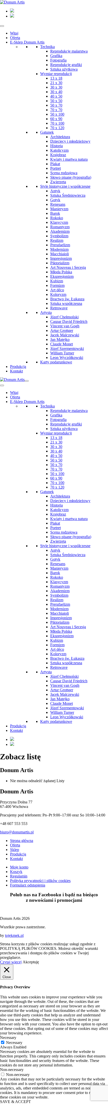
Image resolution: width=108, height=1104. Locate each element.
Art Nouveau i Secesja (68, 267)
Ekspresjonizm (62, 276)
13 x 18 (56, 78)
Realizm (56, 240)
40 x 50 (56, 96)
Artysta (46, 312)
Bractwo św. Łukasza (67, 299)
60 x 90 (56, 119)
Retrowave (59, 308)
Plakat (55, 164)
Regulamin (18, 876)
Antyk (55, 191)
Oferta (15, 38)
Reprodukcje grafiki (66, 65)
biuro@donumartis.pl (17, 832)
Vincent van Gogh (64, 326)
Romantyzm (60, 227)
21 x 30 (56, 83)
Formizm (57, 285)
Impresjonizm (61, 258)
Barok (55, 213)
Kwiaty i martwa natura (69, 159)
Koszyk (16, 871)
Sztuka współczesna (66, 303)
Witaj (14, 33)
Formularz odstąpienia (27, 885)
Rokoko (56, 218)
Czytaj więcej (11, 962)
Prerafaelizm (60, 245)
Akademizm (60, 231)
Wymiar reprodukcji (56, 74)
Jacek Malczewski (64, 335)
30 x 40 (56, 92)
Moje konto (19, 867)
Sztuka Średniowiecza (67, 195)
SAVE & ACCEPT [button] (15, 1101)
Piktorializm (59, 263)
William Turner (62, 353)
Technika (47, 47)
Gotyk (55, 200)
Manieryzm (59, 209)
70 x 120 (57, 128)
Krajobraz (58, 155)
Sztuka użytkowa (64, 69)
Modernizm (59, 249)
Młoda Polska (61, 272)
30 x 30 (56, 87)
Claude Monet (61, 344)
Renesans (57, 204)
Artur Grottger (61, 330)
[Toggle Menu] (2, 26)
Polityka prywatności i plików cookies (40, 880)
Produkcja (18, 366)
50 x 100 (57, 114)
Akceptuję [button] (31, 962)
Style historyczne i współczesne (65, 186)
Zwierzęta (58, 182)
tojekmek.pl (14, 935)
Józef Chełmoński (64, 317)
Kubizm (56, 281)
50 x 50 (56, 101)
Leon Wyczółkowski (66, 357)
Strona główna (21, 840)
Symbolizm (59, 236)
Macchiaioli (59, 254)
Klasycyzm (59, 222)
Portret (55, 168)
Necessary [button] (8, 1037)
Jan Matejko (60, 339)
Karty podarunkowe (56, 362)
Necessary (14, 1042)
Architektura (60, 137)
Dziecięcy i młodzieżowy (70, 141)
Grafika (56, 56)
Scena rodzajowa (63, 173)
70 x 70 (56, 110)
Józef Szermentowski (67, 348)
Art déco (57, 290)
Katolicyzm (59, 150)
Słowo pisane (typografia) (70, 177)
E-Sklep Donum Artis (27, 42)
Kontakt (16, 371)
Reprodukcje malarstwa (69, 51)
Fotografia (58, 60)
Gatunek (47, 132)
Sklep (14, 849)
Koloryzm (58, 294)
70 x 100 (57, 123)
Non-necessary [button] (12, 1069)
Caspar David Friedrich (68, 321)
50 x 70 (56, 105)
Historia (56, 146)
